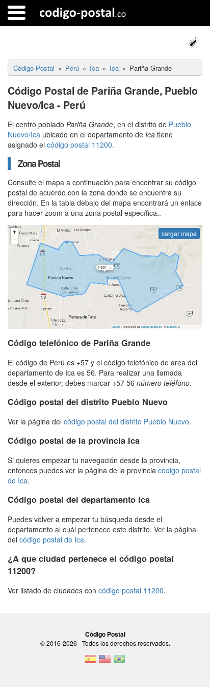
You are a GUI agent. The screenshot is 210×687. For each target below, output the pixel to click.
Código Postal (105, 634)
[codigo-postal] (83, 12)
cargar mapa (179, 233)
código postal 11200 (79, 144)
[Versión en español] (91, 662)
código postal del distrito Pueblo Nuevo (126, 421)
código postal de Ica (51, 539)
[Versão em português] (119, 662)
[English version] (105, 662)
